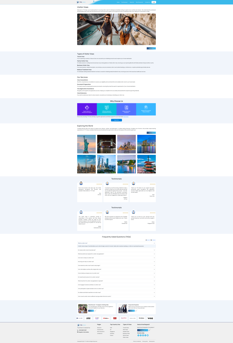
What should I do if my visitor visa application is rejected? (90, 281)
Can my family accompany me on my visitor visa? (88, 273)
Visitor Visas (125, 337)
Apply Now (151, 48)
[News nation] (104, 318)
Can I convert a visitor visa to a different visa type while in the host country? (94, 296)
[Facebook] (138, 335)
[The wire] (139, 318)
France (111, 335)
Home (118, 2)
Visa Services (100, 329)
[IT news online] (86, 318)
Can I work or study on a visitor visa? (86, 257)
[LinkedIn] (143, 335)
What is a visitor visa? (82, 243)
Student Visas (126, 331)
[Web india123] (95, 318)
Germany (112, 333)
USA (111, 327)
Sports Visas (126, 335)
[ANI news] (77, 318)
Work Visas (125, 329)
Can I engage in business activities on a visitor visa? (89, 284)
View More (91, 310)
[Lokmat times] (122, 318)
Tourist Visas (126, 327)
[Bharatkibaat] (113, 318)
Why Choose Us (139, 2)
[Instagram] (141, 335)
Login (154, 2)
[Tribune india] (131, 318)
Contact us (142, 330)
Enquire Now (131, 310)
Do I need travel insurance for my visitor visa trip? (89, 277)
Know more (125, 116)
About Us (132, 2)
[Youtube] (148, 335)
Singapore (112, 331)
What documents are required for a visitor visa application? (91, 254)
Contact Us (147, 2)
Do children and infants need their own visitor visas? (89, 292)
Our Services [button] (124, 2)
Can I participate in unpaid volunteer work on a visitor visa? (91, 288)
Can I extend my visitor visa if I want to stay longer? (89, 265)
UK (110, 329)
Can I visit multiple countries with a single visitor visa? (89, 269)
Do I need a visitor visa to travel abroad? (87, 250)
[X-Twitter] (145, 335)
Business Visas (126, 333)
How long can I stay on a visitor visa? (86, 261)
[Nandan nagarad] (148, 318)
